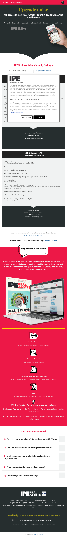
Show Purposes (26, 117)
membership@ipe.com (33, 235)
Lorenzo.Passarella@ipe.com (34, 138)
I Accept (39, 117)
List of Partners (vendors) (16, 112)
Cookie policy (25, 524)
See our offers (51, 240)
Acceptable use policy (37, 524)
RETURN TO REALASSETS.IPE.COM (12, 2)
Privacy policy (15, 524)
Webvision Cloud (38, 534)
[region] (33, 98)
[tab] (18, 71)
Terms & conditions (50, 524)
